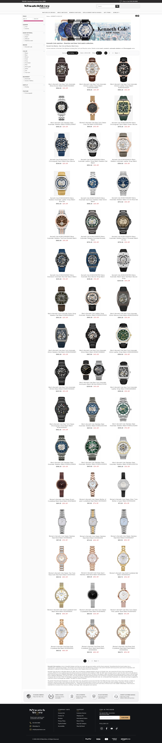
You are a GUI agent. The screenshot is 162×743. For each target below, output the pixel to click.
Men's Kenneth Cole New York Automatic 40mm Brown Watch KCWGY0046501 (62, 85)
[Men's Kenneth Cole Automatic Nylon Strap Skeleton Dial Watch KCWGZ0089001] (61, 299)
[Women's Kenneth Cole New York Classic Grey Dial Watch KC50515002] (92, 108)
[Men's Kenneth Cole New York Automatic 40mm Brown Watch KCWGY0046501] (61, 69)
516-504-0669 (36, 722)
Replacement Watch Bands (92, 12)
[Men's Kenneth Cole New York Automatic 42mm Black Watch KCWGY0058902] (92, 336)
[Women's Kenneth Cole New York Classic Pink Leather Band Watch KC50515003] (123, 595)
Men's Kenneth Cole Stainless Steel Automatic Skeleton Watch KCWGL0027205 (93, 425)
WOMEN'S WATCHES (75, 12)
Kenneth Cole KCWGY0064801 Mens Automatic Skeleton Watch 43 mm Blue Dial (124, 198)
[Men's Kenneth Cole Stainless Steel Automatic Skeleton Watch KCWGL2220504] (92, 448)
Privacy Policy (61, 721)
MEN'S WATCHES (63, 12)
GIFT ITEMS (107, 12)
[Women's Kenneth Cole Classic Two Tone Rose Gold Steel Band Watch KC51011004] (61, 558)
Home (48, 16)
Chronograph (127, 48)
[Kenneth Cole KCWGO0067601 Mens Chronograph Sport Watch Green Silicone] (123, 108)
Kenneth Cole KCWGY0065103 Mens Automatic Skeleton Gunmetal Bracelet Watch (92, 238)
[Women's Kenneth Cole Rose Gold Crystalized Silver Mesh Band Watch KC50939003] (92, 632)
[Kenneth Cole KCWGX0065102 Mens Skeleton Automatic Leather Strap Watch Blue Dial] (61, 183)
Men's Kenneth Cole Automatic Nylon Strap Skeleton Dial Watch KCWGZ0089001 (62, 314)
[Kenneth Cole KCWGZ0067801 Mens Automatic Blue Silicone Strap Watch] (92, 260)
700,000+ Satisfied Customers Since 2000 (34, 1)
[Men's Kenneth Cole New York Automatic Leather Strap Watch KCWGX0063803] (123, 373)
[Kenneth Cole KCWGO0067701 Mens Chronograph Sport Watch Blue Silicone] (61, 145)
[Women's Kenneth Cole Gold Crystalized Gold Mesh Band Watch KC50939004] (61, 595)
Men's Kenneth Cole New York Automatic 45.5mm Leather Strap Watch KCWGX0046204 (123, 85)
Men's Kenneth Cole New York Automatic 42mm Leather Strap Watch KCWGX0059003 (123, 351)
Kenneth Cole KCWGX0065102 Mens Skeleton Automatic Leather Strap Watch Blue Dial (62, 199)
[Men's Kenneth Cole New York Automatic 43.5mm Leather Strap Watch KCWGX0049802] (92, 69)
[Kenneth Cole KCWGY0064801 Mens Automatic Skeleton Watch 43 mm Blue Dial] (123, 183)
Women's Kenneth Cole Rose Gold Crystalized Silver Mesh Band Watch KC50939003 (92, 648)
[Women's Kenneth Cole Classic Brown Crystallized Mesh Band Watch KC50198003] (61, 485)
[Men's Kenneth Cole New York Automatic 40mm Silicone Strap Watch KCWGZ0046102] (123, 299)
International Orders (82, 718)
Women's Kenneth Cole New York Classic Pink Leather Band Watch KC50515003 (123, 610)
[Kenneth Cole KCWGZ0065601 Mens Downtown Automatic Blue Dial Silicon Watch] (61, 260)
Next (116, 53)
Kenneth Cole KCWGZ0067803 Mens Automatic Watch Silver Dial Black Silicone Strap (123, 276)
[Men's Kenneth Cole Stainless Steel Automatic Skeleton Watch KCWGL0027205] (92, 409)
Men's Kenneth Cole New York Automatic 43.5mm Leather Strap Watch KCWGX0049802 (92, 85)
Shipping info (80, 715)
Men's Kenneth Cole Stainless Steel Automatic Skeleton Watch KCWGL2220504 (93, 463)
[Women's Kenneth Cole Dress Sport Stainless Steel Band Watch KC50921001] (92, 558)
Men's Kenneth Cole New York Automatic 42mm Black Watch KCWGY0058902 (92, 351)
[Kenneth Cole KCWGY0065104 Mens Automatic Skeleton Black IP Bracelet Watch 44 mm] (123, 222)
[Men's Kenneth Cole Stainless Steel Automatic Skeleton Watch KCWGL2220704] (123, 448)
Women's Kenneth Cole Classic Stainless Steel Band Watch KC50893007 (124, 537)
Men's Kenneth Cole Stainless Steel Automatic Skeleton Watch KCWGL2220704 (124, 463)
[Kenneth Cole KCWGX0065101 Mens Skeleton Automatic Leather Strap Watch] (123, 145)
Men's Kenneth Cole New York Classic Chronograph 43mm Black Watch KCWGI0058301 (62, 425)
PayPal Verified (62, 723)
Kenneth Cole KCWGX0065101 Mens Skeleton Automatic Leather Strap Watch (124, 160)
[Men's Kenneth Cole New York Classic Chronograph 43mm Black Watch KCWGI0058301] (61, 409)
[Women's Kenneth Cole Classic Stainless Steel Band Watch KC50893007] (123, 521)
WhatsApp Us (36, 726)
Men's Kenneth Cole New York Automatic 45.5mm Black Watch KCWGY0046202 (62, 388)
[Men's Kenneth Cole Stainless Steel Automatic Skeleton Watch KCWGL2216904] (61, 448)
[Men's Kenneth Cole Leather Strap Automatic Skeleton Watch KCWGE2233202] (92, 299)
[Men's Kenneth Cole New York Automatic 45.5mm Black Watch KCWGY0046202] (61, 373)
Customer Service (81, 713)
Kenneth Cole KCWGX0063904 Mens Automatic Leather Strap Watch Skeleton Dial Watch (92, 161)
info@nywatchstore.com (38, 729)
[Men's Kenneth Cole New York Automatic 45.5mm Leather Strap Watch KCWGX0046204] (123, 69)
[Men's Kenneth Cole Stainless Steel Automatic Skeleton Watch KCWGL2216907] (61, 108)
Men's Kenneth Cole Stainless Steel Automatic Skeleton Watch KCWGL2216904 (62, 463)
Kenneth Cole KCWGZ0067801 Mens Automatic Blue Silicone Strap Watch (93, 276)
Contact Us (61, 715)
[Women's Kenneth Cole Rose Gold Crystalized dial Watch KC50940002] (61, 632)
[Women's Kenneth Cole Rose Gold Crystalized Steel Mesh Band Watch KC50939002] (123, 632)
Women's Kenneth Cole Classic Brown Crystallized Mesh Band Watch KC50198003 (62, 500)
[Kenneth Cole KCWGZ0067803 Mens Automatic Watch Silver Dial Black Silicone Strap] (123, 260)
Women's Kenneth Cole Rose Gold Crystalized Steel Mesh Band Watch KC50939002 (123, 648)
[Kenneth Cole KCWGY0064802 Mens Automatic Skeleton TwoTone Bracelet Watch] (61, 222)
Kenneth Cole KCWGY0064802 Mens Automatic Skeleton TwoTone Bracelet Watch (62, 237)
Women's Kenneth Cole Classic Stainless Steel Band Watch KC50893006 (93, 537)
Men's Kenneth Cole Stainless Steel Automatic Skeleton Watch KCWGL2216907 (62, 123)
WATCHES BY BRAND (48, 12)
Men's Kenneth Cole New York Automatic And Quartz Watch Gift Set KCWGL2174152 (92, 383)
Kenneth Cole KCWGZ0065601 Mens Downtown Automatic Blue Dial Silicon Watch (61, 276)
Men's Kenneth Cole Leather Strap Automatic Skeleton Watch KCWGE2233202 (93, 314)
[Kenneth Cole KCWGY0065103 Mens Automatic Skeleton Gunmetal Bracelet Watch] (92, 222)
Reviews (60, 718)
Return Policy (80, 721)
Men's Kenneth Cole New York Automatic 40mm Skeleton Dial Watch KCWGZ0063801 (62, 351)
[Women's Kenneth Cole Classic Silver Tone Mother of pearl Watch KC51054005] (123, 485)
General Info (61, 713)
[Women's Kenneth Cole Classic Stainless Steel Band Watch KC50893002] (61, 521)
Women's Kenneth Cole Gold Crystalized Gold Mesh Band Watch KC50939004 (62, 610)
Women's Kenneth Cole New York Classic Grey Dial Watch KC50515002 (92, 123)
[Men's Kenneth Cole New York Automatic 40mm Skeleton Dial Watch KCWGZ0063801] (61, 336)
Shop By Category (81, 723)
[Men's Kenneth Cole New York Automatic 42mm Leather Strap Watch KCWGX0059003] (123, 336)
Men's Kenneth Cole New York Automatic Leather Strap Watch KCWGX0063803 (123, 388)
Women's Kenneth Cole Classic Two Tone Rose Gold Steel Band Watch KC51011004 (62, 574)
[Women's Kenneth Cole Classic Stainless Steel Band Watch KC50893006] (92, 522)
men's (101, 48)
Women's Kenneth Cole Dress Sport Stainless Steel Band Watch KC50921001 (93, 573)
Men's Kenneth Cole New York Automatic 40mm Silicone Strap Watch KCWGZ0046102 (123, 314)
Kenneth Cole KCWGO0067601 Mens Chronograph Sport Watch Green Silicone (123, 123)
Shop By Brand (81, 726)
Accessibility (61, 726)
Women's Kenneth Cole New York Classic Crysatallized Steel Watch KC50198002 (92, 610)
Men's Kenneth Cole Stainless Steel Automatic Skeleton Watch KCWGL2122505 (123, 424)
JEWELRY (116, 12)
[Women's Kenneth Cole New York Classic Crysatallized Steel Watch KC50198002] (92, 595)
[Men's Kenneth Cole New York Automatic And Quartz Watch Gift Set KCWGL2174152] (92, 370)
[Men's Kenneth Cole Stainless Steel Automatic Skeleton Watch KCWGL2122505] (123, 409)
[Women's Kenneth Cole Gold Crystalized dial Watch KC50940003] (123, 558)
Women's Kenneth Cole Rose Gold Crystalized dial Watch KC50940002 (61, 647)
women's (106, 48)
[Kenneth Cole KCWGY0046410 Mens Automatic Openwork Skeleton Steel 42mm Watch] (92, 183)
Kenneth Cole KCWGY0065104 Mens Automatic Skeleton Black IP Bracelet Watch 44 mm (123, 238)
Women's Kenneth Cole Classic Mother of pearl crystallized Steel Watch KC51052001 (92, 500)
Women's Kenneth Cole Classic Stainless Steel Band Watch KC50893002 (62, 537)
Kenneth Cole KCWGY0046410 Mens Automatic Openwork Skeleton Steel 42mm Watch (93, 199)
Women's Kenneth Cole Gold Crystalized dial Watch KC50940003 (124, 574)
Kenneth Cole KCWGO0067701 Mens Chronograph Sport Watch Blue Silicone (62, 160)
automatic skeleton (115, 48)
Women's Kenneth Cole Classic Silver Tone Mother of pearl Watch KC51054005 (123, 500)
